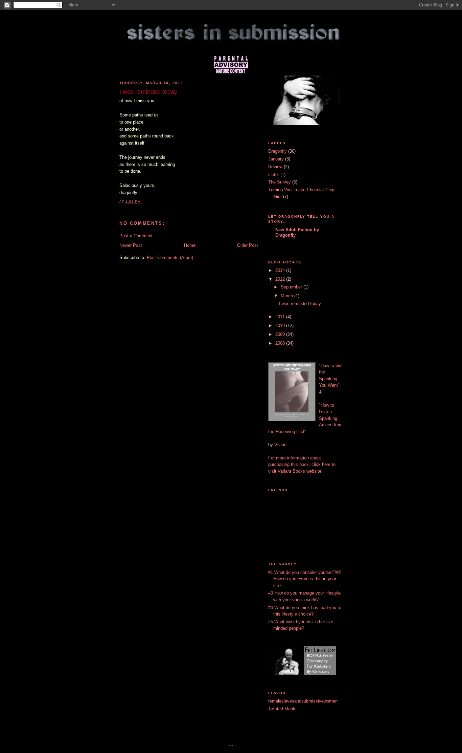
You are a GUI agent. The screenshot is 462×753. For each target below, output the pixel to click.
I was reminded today (300, 303)
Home (189, 245)
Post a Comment (136, 235)
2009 (280, 334)
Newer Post (130, 245)
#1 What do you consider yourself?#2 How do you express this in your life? (304, 579)
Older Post (247, 245)
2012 (280, 279)
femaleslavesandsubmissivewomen (303, 701)
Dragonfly (277, 151)
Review (275, 166)
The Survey (279, 182)
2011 (280, 316)
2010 (280, 325)
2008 (280, 343)
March (287, 295)
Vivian (280, 444)
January (276, 159)
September (292, 286)
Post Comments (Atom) (170, 257)
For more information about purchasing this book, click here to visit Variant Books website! (302, 464)
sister (273, 174)
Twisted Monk (281, 708)
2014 (280, 270)
